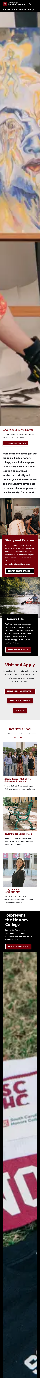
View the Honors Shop (17, 946)
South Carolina (18, 9)
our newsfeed (20, 737)
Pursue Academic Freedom (14, 443)
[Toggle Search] (31, 4)
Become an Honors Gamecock (19, 691)
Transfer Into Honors (19, 701)
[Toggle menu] (35, 4)
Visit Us (19, 710)
